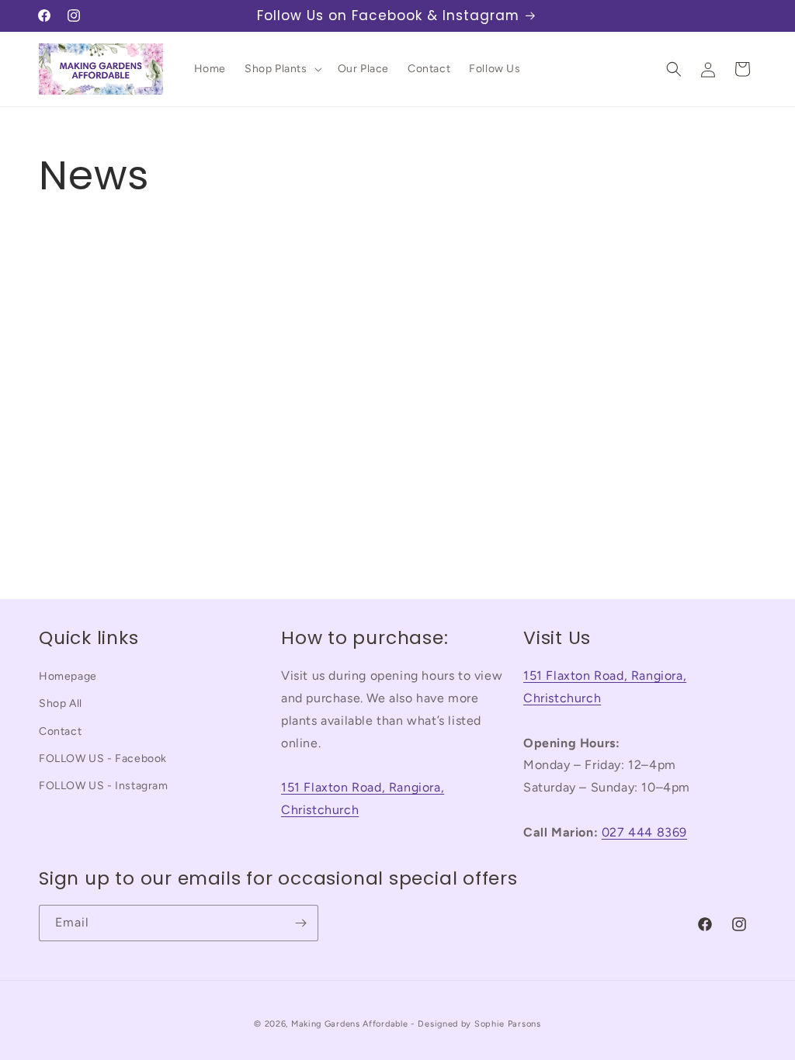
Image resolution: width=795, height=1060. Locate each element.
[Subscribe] (300, 923)
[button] (281, 69)
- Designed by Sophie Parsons (476, 1024)
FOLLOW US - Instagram (103, 785)
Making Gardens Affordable (349, 1024)
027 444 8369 (644, 832)
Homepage (68, 676)
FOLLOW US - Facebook (103, 758)
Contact (60, 731)
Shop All (60, 703)
